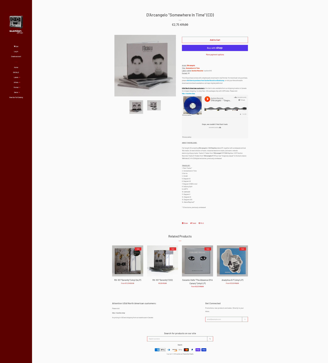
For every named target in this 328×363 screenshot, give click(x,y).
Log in (16, 51)
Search (180, 345)
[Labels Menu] (19, 77)
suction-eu (179, 354)
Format (16, 87)
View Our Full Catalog (16, 97)
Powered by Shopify (188, 354)
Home (16, 67)
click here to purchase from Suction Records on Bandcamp (205, 80)
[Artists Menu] (19, 82)
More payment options (215, 54)
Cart (16, 46)
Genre (16, 92)
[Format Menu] (19, 87)
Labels (16, 77)
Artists (16, 82)
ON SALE (16, 72)
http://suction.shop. (188, 93)
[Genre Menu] (19, 92)
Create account (16, 56)
